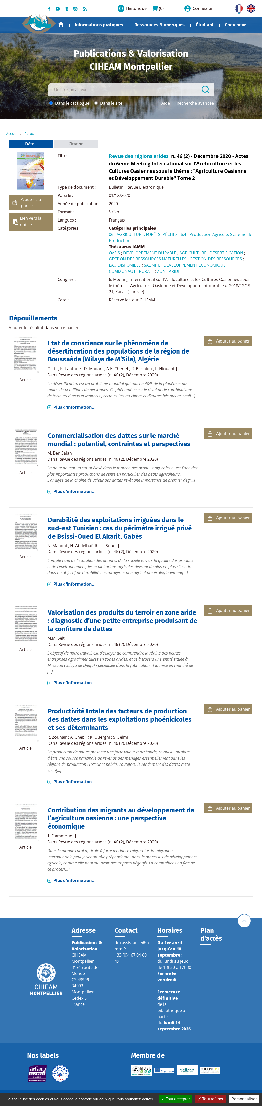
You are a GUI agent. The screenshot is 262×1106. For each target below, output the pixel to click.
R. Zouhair (57, 737)
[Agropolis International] (187, 1070)
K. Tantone (70, 368)
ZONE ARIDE (168, 271)
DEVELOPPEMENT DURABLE (149, 253)
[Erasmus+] (164, 1070)
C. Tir (52, 368)
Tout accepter (177, 1099)
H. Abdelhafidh (84, 545)
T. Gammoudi (60, 836)
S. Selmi (120, 737)
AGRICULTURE (192, 253)
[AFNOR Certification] (37, 1073)
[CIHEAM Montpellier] (46, 979)
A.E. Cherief (117, 368)
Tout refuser (212, 1099)
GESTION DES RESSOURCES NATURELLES (148, 259)
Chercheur (235, 25)
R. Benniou (141, 368)
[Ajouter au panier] (15, 202)
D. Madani (93, 368)
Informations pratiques (99, 25)
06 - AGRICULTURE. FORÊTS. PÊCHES (143, 234)
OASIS (114, 253)
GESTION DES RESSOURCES (216, 259)
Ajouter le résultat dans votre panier (44, 327)
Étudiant (205, 25)
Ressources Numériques (159, 25)
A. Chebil (78, 737)
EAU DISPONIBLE (125, 265)
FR (237, 7)
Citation (76, 144)
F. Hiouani (164, 368)
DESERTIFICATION (226, 253)
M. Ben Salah (59, 453)
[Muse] (141, 1070)
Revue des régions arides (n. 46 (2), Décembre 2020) (108, 375)
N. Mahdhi (57, 545)
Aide (165, 103)
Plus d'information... (74, 407)
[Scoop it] (66, 8)
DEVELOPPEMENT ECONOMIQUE (194, 265)
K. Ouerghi (100, 737)
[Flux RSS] (85, 8)
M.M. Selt (56, 638)
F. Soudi (109, 545)
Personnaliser (244, 1099)
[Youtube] (58, 8)
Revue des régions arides (138, 156)
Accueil (61, 24)
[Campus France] (60, 1073)
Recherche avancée (195, 103)
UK (250, 7)
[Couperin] (210, 1070)
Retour (30, 133)
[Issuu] (75, 8)
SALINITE (152, 265)
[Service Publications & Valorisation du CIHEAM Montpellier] (39, 21)
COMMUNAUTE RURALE (131, 271)
